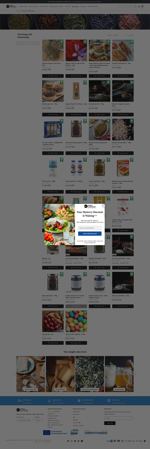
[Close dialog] (103, 205)
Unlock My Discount (90, 233)
